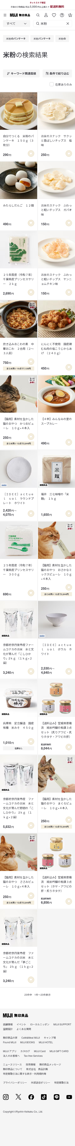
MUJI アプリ (9, 1051)
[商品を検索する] (38, 13)
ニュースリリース (12, 1064)
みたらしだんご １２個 (18, 205)
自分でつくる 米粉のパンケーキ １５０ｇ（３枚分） (18, 140)
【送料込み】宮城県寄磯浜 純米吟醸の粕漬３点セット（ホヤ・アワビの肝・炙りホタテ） (56, 884)
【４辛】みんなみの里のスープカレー (56, 421)
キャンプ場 (50, 1037)
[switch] (31, 153)
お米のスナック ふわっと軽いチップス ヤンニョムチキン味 (56, 279)
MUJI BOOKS (27, 1042)
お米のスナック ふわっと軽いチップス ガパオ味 (56, 209)
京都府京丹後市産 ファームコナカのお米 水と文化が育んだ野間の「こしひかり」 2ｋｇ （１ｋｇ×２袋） (18, 808)
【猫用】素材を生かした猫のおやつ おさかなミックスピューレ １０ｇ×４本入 (56, 572)
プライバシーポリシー (15, 1082)
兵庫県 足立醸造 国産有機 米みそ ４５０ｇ (18, 725)
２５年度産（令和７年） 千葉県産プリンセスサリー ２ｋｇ (18, 279)
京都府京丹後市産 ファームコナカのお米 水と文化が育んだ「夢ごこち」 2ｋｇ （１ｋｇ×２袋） (18, 962)
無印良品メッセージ (50, 1064)
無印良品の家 (10, 1037)
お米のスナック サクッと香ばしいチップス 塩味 (56, 140)
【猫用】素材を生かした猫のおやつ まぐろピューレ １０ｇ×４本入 (56, 803)
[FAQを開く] (62, 13)
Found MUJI (9, 1042)
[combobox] (16, 23)
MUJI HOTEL (46, 1042)
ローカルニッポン (39, 1024)
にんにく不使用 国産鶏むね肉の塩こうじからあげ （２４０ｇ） (56, 348)
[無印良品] (15, 1015)
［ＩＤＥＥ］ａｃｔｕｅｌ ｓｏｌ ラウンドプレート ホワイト (18, 498)
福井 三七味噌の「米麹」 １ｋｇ (55, 496)
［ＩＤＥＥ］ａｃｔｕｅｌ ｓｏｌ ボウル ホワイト (56, 649)
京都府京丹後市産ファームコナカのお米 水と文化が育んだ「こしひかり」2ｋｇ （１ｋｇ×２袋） (18, 654)
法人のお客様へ (11, 1055)
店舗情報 (8, 1024)
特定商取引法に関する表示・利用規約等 (24, 1073)
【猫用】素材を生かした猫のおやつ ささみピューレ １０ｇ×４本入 (18, 881)
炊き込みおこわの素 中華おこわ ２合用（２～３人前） (18, 348)
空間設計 (8, 1029)
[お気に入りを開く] (54, 13)
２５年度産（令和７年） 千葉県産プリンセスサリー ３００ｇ (18, 569)
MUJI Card (40, 1051)
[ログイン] (46, 13)
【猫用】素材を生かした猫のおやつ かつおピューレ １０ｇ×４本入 (18, 423)
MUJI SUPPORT (62, 1024)
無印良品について (12, 1069)
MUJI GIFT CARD (59, 1051)
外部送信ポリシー (40, 1082)
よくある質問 (24, 1029)
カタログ (25, 1051)
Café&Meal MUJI (30, 1037)
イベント (21, 1024)
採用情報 (30, 1064)
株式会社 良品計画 (37, 1069)
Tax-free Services (33, 1055)
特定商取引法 (61, 1082)
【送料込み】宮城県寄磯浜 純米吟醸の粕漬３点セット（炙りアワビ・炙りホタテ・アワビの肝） (56, 730)
